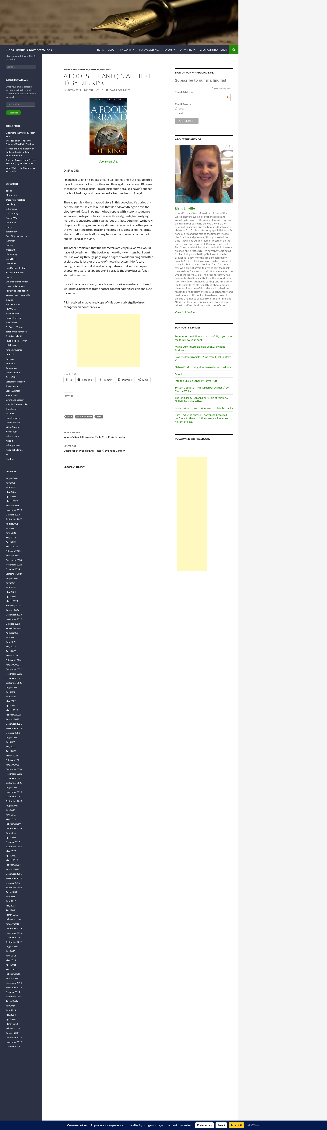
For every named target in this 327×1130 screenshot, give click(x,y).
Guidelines (11, 263)
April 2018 (11, 837)
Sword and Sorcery (15, 399)
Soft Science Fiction (15, 381)
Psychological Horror (16, 340)
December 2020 (14, 769)
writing (9, 440)
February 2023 (13, 660)
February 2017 (13, 864)
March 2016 (12, 914)
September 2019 (14, 801)
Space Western (13, 390)
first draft (10, 249)
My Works (126, 49)
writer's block (12, 436)
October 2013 (13, 1046)
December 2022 (14, 669)
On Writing (186, 49)
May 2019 (11, 819)
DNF (99, 416)
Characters (11, 195)
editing (9, 227)
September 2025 (14, 519)
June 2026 (11, 487)
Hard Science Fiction (16, 268)
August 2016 (12, 892)
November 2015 (14, 932)
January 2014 (12, 1032)
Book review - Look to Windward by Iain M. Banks (204, 408)
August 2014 (12, 1001)
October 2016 (13, 882)
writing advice (12, 445)
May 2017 (11, 851)
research (10, 354)
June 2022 (11, 696)
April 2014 (11, 1019)
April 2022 (11, 705)
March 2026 (12, 501)
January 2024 (12, 610)
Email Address (202, 92)
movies (9, 299)
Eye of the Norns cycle (16, 236)
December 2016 (14, 873)
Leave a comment (119, 90)
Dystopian (11, 222)
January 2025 (12, 555)
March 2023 (12, 655)
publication (11, 345)
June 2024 (11, 587)
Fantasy (94, 69)
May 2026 (11, 491)
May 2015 (11, 960)
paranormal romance (16, 331)
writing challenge (14, 449)
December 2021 (14, 723)
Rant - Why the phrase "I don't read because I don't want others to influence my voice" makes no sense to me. (202, 418)
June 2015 (11, 955)
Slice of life (11, 377)
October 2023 (13, 623)
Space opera (12, 386)
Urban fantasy (13, 422)
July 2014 (10, 1005)
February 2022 (13, 714)
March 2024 (12, 601)
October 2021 (13, 732)
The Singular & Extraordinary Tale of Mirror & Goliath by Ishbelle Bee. (201, 399)
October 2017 (13, 842)
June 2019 (11, 814)
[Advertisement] (108, 340)
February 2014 (13, 1028)
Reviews (168, 49)
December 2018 (14, 828)
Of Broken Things (14, 327)
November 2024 (14, 564)
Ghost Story (11, 254)
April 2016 (11, 910)
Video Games (12, 427)
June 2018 (11, 832)
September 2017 (14, 846)
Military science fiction (17, 290)
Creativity (10, 204)
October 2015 (13, 937)
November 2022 (14, 673)
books (68, 69)
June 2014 (11, 1010)
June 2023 (11, 641)
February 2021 (13, 760)
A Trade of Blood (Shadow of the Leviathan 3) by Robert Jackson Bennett (20, 152)
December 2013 (14, 1037)
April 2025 (11, 541)
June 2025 (11, 532)
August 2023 (12, 632)
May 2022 (11, 701)
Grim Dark (11, 258)
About (111, 49)
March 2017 (12, 860)
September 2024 (14, 573)
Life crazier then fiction (213, 49)
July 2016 (10, 896)
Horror (9, 277)
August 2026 (12, 478)
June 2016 (11, 901)
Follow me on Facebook (192, 438)
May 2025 (11, 537)
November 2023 (14, 619)
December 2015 (14, 928)
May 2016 (11, 905)
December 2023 (14, 614)
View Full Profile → (186, 312)
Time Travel (11, 408)
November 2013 (14, 1042)
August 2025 (12, 523)
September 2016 (14, 887)
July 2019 (10, 810)
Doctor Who (12, 218)
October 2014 (13, 992)
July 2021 (10, 742)
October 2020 (13, 778)
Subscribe (13, 112)
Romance (10, 363)
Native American (14, 318)
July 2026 (10, 482)
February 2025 (13, 551)
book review (84, 416)
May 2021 (11, 746)
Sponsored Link (108, 161)
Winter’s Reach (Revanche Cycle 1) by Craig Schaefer (94, 435)
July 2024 (10, 582)
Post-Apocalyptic (14, 336)
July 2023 (10, 637)
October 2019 (13, 796)
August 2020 (12, 787)
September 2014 (14, 996)
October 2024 (13, 569)
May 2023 (11, 646)
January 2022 (12, 719)
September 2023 (14, 628)
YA (7, 454)
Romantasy (11, 368)
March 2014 (12, 1023)
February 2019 (13, 823)
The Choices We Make (16, 404)
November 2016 (14, 878)
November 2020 (14, 773)
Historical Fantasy (14, 272)
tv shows (10, 413)
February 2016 (13, 919)
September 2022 (14, 682)
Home (100, 49)
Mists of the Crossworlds (18, 295)
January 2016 (12, 923)
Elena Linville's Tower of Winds (29, 50)
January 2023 (12, 664)
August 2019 (12, 805)
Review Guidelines (149, 49)
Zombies (10, 458)
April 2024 (11, 596)
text (180, 113)
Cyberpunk (11, 208)
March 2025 (12, 546)
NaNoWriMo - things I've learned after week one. (203, 367)
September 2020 (14, 782)
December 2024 (14, 560)
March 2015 (12, 969)
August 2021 (12, 737)
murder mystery (14, 304)
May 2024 (11, 591)
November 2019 (14, 792)
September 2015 (14, 942)
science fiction (13, 372)
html (181, 108)
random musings (14, 349)
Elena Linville (94, 90)
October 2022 (13, 678)
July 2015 (10, 951)
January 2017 (12, 869)
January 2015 (12, 978)
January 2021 (12, 764)
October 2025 (13, 514)
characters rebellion (16, 199)
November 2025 (14, 510)
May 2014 (11, 1014)
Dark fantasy (12, 213)
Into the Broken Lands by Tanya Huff (196, 380)
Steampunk (11, 395)
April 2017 (11, 855)
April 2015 (11, 964)
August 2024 (12, 578)
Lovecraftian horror (15, 286)
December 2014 (14, 982)
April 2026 (11, 496)
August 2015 (12, 946)
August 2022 (12, 687)
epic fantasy (80, 69)
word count (11, 431)
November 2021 (14, 728)
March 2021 (12, 755)
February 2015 (13, 973)
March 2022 (12, 710)
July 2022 (10, 692)
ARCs (69, 416)
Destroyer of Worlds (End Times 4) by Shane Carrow (94, 448)
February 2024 (13, 605)
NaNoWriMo (12, 313)
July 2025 (10, 528)
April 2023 (11, 651)
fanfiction (10, 240)
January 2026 (12, 505)
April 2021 (11, 751)
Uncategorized (13, 418)
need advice (11, 322)
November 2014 (14, 987)
